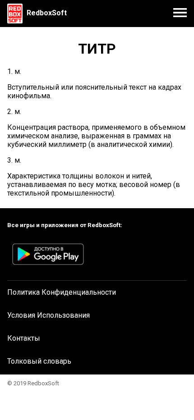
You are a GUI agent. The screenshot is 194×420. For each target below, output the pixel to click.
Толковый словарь (39, 361)
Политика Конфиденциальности (61, 292)
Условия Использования (48, 315)
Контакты (23, 338)
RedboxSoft (47, 13)
